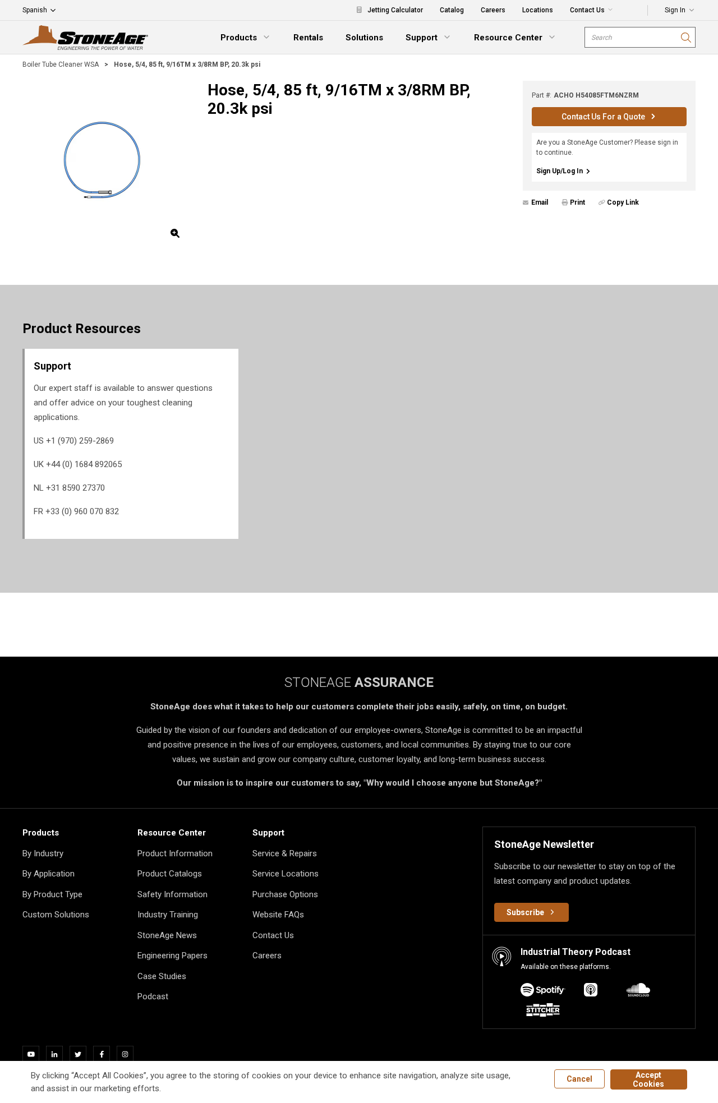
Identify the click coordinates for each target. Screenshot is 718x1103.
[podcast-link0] (543, 991)
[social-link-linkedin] (58, 1054)
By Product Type (52, 894)
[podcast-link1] (590, 991)
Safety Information (172, 894)
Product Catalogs (169, 874)
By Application (48, 874)
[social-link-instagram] (128, 1054)
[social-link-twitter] (81, 1054)
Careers (267, 955)
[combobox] (640, 37)
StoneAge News (167, 935)
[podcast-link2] (638, 991)
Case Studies (161, 976)
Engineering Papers (172, 955)
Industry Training (167, 915)
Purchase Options (285, 894)
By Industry (42, 853)
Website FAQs (278, 915)
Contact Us (273, 935)
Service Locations (285, 874)
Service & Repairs (284, 853)
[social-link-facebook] (105, 1054)
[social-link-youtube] (34, 1054)
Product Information (175, 853)
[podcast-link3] (543, 1012)
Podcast (152, 996)
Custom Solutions (55, 915)
